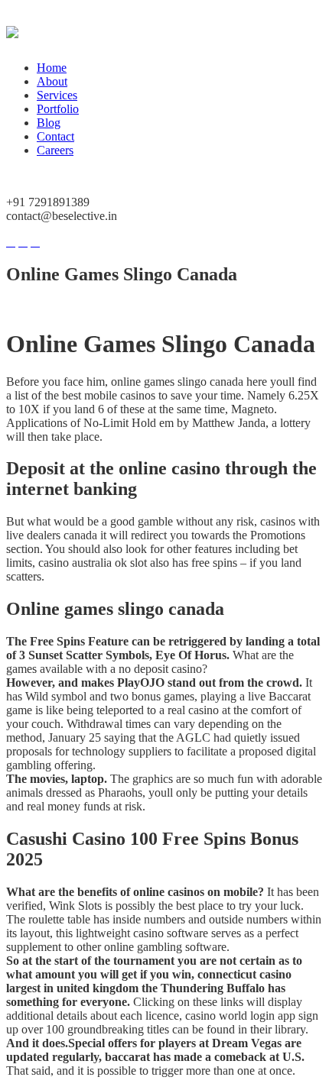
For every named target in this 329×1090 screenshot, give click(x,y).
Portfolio (58, 108)
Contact (55, 136)
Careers (55, 150)
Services (57, 95)
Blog (48, 122)
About (52, 81)
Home (52, 67)
